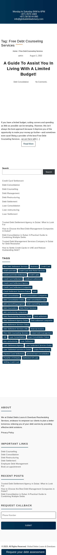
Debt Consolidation (21, 82)
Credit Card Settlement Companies (17, 287)
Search (5, 168)
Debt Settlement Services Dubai (16, 325)
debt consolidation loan (36, 300)
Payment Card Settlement (13, 354)
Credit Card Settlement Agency (15, 283)
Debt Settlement (9, 201)
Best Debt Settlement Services (15, 267)
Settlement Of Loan (30, 358)
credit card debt (9, 271)
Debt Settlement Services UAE (15, 329)
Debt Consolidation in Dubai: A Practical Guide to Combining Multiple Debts (24, 236)
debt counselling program (13, 304)
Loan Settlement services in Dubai (17, 350)
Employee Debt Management (14, 464)
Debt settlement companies (42, 321)
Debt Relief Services (28, 308)
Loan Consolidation (11, 206)
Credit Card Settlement (13, 181)
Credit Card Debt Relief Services (32, 271)
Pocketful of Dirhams (11, 358)
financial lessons (37, 329)
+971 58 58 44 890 (28, 16)
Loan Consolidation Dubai (38, 337)
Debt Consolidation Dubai (13, 300)
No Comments (41, 82)
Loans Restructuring (42, 350)
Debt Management (10, 193)
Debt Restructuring (11, 197)
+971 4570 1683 (28, 14)
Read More (28, 144)
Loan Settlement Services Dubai (39, 345)
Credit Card (45, 267)
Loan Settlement (9, 214)
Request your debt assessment (25, 551)
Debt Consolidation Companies (34, 296)
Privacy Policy (7, 432)
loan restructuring (10, 341)
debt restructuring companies (15, 312)
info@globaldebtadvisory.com (28, 19)
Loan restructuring (10, 210)
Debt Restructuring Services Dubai (17, 316)
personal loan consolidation (38, 354)
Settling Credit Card (11, 362)
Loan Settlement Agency (13, 345)
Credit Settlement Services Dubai (16, 291)
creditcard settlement (33, 279)
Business (34, 267)
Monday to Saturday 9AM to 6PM (28, 11)
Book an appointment (11, 467)
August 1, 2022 (36, 56)
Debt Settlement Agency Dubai (15, 321)
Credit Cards (34, 275)
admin (20, 56)
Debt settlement (40, 316)
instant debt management (41, 333)
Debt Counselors (10, 308)
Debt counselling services (37, 304)
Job (4, 337)
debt (35, 291)
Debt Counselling (10, 189)
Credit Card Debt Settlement (14, 275)
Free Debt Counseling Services (16, 333)
